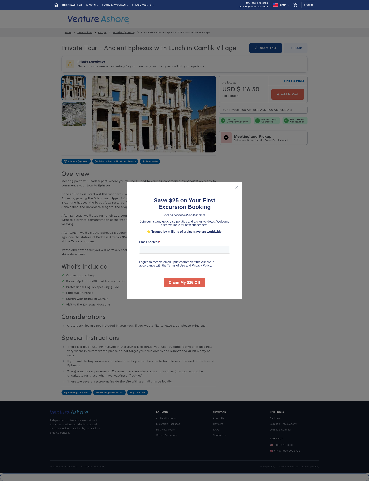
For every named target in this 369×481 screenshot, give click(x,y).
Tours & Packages (114, 4)
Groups (91, 4)
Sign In (308, 5)
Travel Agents (141, 4)
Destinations (72, 5)
